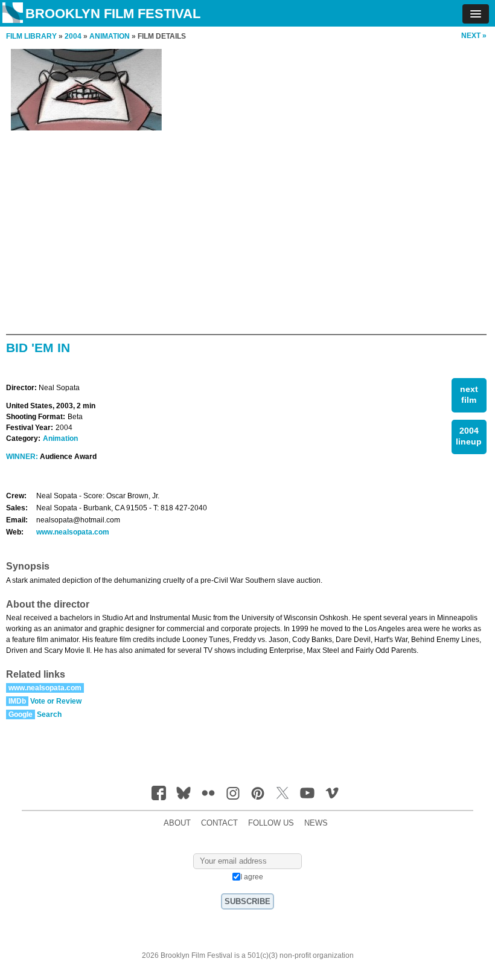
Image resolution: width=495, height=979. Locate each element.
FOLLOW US (271, 823)
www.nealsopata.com (72, 532)
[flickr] (208, 793)
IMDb (17, 701)
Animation (60, 438)
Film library (31, 36)
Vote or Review (55, 701)
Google (20, 714)
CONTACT (219, 823)
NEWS (316, 823)
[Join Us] (159, 793)
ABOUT (177, 823)
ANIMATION (109, 36)
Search (49, 714)
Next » (474, 35)
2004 (73, 36)
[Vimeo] (332, 793)
